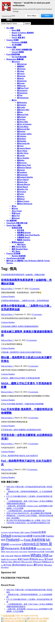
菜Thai (19, 95)
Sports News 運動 (13, 225)
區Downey (21, 131)
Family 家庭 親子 (18, 38)
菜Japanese (22, 81)
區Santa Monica (23, 184)
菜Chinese (21, 69)
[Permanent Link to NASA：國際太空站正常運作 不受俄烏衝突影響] (27, 378)
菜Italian (20, 78)
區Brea (20, 112)
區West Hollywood (24, 204)
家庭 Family (23, 559)
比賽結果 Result (23, 237)
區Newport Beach (24, 168)
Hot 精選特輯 (11, 221)
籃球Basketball (18, 242)
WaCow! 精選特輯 (22, 556)
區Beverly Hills (23, 110)
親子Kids (7, 565)
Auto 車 (11, 532)
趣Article (30, 565)
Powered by (6, 16)
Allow (47, 16)
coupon (27, 532)
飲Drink (15, 209)
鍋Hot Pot (16, 216)
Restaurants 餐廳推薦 (15, 59)
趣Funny (38, 564)
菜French (21, 74)
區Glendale (21, 141)
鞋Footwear (5, 567)
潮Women (17, 562)
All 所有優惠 (16, 45)
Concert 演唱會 (18, 52)
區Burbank (21, 117)
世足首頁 (20, 230)
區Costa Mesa (22, 127)
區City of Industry (24, 124)
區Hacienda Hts (23, 143)
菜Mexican (21, 86)
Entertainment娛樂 (22, 535)
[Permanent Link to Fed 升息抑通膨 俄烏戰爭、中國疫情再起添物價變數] (27, 404)
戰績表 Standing (23, 240)
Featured (12, 539)
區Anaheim (21, 105)
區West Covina (23, 201)
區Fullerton (21, 136)
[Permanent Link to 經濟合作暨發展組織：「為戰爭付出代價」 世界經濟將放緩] (27, 300)
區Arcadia (21, 107)
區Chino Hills (22, 122)
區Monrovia (22, 163)
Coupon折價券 (38, 532)
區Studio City (22, 189)
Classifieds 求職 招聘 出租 (17, 223)
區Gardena (21, 139)
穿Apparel (37, 562)
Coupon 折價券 (12, 40)
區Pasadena (22, 172)
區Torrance (21, 192)
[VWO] (12, 16)
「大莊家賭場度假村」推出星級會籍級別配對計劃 (25, 511)
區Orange (21, 170)
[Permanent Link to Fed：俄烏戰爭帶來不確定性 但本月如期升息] (27, 455)
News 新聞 (16, 30)
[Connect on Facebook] (12, 621)
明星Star (4, 562)
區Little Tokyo (22, 153)
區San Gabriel (23, 180)
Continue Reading (8, 297)
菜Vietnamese (22, 98)
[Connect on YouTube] (36, 621)
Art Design (4, 532)
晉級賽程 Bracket (24, 233)
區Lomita (21, 156)
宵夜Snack (16, 213)
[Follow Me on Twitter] (38, 618)
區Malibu (20, 160)
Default (6, 535)
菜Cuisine (16, 62)
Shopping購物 (41, 549)
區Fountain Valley (24, 134)
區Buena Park (22, 115)
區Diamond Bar (23, 129)
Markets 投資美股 (19, 256)
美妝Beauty (47, 562)
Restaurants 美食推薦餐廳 (20, 548)
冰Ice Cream (17, 211)
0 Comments (35, 289)
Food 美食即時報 (13, 54)
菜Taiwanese (22, 93)
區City (14, 100)
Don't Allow (31, 16)
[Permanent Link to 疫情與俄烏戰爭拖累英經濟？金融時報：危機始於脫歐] (27, 274)
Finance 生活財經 (13, 253)
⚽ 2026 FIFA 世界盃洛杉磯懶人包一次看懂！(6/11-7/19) (28, 520)
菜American (22, 64)
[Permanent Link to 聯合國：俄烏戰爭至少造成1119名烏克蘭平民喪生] (27, 352)
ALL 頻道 (10, 28)
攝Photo (41, 559)
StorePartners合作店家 (15, 258)
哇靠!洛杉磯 (8, 616)
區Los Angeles (23, 158)
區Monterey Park (24, 165)
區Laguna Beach (24, 148)
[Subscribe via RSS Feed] (14, 618)
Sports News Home (12, 551)
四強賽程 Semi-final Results (28, 235)
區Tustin (20, 194)
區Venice (20, 196)
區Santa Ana (22, 182)
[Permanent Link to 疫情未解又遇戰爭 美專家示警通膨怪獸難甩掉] (27, 326)
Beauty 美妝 (16, 35)
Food (21, 540)
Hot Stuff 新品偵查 (19, 57)
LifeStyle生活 (30, 544)
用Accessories (27, 562)
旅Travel (48, 559)
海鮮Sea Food (22, 88)
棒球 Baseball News (20, 249)
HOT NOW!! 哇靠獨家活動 (22, 50)
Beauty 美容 (19, 532)
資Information (19, 564)
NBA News (21, 245)
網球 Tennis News (19, 247)
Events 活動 (11, 47)
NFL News (16, 251)
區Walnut (21, 199)
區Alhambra (22, 103)
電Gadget (48, 565)
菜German (21, 76)
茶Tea (14, 206)
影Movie (33, 559)
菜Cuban (20, 71)
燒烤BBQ (20, 66)
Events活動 (39, 536)
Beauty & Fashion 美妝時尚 (23, 33)
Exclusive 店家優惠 (19, 42)
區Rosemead (22, 175)
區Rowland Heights (25, 177)
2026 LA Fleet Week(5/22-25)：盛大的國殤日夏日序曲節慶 (28, 513)
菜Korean (21, 83)
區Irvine (20, 146)
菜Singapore (22, 91)
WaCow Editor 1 (7, 289)
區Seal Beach (22, 187)
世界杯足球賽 (17, 228)
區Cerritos (21, 119)
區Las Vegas (22, 151)
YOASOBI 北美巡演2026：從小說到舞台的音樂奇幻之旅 (28, 523)
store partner (23, 551)
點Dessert (16, 218)
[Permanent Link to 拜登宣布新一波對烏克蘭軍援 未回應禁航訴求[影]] (27, 430)
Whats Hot (39, 555)
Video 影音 (9, 556)
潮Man (10, 562)
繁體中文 (9, 19)
